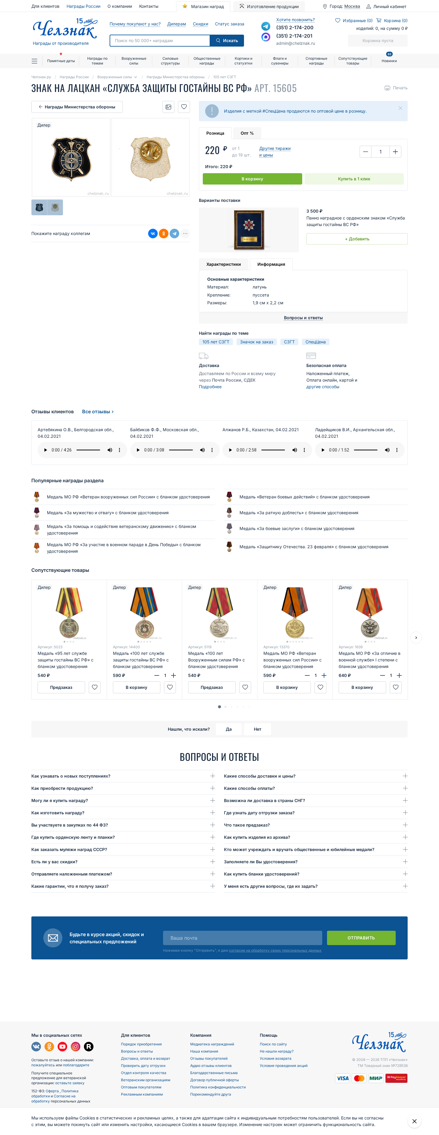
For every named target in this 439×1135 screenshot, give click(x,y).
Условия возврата (275, 1058)
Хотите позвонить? (295, 19)
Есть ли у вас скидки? (54, 861)
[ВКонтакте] (153, 233)
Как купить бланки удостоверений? (262, 873)
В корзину (252, 178)
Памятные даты (61, 61)
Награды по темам (97, 60)
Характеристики (223, 264)
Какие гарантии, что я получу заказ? (70, 886)
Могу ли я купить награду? (59, 800)
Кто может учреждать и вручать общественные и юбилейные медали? (299, 849)
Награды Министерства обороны (80, 106)
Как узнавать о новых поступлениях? (70, 775)
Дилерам (176, 23)
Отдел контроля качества (143, 1073)
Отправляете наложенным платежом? (71, 873)
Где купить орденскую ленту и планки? (73, 837)
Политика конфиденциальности (218, 1087)
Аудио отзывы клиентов (211, 1065)
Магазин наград (207, 6)
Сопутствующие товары (352, 60)
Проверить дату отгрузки (143, 1065)
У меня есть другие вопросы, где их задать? (271, 886)
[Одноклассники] (163, 233)
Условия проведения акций (284, 1065)
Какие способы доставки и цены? (260, 775)
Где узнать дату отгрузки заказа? (259, 812)
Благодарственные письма (214, 1073)
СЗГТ (289, 341)
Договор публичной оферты (214, 1080)
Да (229, 729)
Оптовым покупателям (141, 1087)
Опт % (247, 133)
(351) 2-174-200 (295, 27)
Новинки (389, 58)
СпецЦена (316, 341)
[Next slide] (416, 637)
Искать (230, 40)
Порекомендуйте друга (210, 1094)
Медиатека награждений (212, 1044)
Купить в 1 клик (354, 178)
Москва (352, 6)
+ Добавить (357, 238)
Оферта (53, 1091)
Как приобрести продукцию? (62, 788)
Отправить (361, 937)
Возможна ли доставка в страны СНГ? (264, 800)
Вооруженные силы (134, 60)
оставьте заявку (70, 1083)
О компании (120, 6)
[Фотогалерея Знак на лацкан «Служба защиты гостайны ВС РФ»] (168, 107)
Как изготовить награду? (58, 812)
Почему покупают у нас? (135, 23)
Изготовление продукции (273, 6)
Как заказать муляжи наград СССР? (69, 849)
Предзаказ (61, 687)
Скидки (200, 23)
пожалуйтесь (43, 1065)
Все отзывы (96, 411)
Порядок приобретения (141, 1044)
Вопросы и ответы (137, 1051)
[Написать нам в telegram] (265, 26)
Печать (400, 87)
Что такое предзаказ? (247, 824)
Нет (257, 729)
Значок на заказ (256, 341)
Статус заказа (229, 23)
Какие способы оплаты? (249, 788)
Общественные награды (207, 60)
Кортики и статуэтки (243, 60)
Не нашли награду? (277, 1051)
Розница (215, 133)
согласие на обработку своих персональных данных (275, 950)
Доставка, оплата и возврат (145, 1058)
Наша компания (204, 1051)
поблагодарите (76, 1065)
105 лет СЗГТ (215, 341)
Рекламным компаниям (142, 1094)
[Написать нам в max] (265, 37)
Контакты (148, 6)
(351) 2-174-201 (294, 36)
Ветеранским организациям (145, 1080)
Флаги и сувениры (279, 60)
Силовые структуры (170, 60)
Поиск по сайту (273, 1044)
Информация (271, 264)
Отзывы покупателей (209, 1058)
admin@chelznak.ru (295, 43)
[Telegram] (174, 233)
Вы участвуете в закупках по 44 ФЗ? (69, 824)
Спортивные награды (316, 60)
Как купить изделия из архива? (257, 837)
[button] (219, 706)
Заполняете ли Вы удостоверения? (261, 861)
